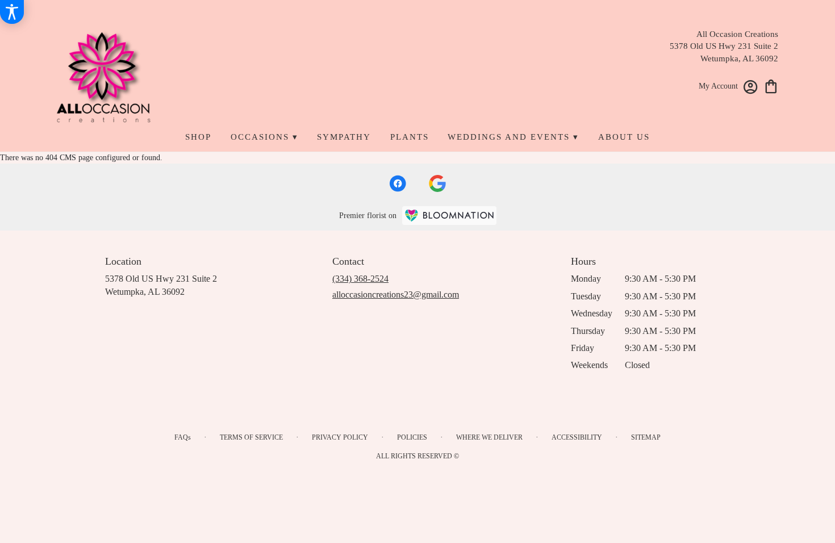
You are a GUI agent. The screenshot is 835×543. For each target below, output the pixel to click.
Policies (412, 437)
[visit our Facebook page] (398, 183)
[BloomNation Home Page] (449, 215)
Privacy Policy (340, 437)
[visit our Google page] (437, 183)
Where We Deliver (489, 437)
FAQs (182, 437)
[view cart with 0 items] (771, 85)
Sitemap (646, 437)
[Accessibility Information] (12, 12)
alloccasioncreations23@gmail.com (395, 294)
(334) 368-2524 (360, 278)
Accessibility (577, 437)
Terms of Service (251, 437)
